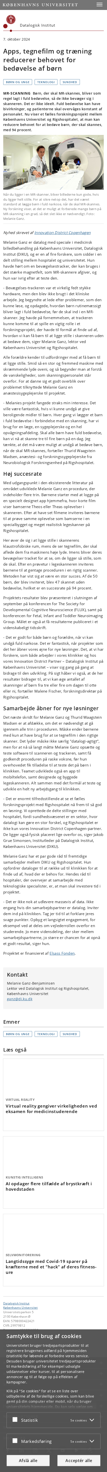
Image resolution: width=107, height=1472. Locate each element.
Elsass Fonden (62, 953)
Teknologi (45, 82)
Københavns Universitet (20, 1307)
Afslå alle (28, 1460)
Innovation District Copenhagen (62, 232)
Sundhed (70, 82)
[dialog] (53, 1400)
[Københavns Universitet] (9, 23)
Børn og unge (17, 82)
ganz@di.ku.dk (19, 999)
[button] (100, 4)
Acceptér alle (78, 1460)
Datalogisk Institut (16, 1303)
